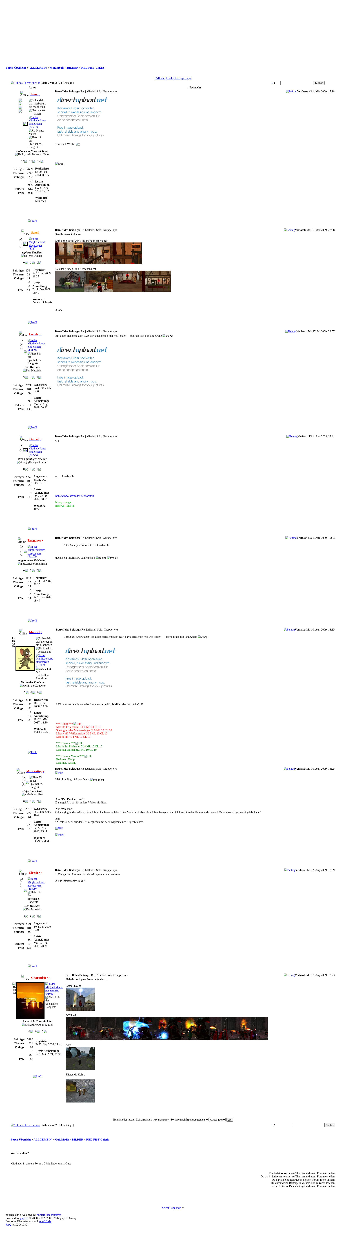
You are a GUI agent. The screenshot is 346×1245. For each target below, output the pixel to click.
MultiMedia (57, 67)
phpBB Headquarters (49, 1214)
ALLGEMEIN (38, 67)
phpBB (24, 1218)
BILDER (72, 67)
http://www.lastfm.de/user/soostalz (74, 495)
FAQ (8, 1224)
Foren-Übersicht (16, 67)
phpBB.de (45, 1221)
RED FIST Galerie (92, 67)
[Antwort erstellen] (25, 82)
